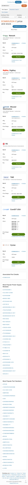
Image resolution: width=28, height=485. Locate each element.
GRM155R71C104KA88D (9, 419)
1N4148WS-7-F (6, 424)
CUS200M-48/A (7, 339)
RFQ (18, 197)
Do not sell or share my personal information (14, 478)
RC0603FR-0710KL (7, 439)
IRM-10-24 (5, 353)
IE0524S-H (5, 373)
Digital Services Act (21, 476)
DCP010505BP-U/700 (8, 362)
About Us (19, 473)
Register (18, 2)
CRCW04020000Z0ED (8, 430)
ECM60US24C (15, 215)
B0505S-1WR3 (6, 298)
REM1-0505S (6, 324)
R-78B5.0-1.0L (6, 347)
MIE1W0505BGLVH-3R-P (9, 313)
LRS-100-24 (6, 304)
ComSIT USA (15, 209)
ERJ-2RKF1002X (7, 448)
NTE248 (5, 384)
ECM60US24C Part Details (18, 236)
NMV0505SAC (6, 365)
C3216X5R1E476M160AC (9, 395)
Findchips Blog (11, 2)
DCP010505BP (6, 295)
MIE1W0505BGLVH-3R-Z (9, 307)
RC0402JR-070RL (7, 404)
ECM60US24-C (15, 43)
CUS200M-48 (6, 350)
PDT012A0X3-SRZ (7, 301)
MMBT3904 (6, 393)
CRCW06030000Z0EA (8, 427)
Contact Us (13, 473)
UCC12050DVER (7, 330)
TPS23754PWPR (7, 310)
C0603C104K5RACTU (8, 421)
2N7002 (5, 456)
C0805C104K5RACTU (8, 413)
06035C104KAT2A (7, 459)
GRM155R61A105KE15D (8, 453)
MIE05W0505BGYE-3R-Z (9, 336)
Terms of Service (10, 476)
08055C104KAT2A (7, 445)
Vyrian (13, 245)
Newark (11, 37)
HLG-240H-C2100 (7, 390)
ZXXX (4, 398)
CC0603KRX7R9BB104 (8, 433)
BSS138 (5, 436)
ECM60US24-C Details (19, 26)
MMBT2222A (6, 442)
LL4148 (5, 468)
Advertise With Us (14, 479)
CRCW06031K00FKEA (8, 450)
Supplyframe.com (14, 483)
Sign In (25, 2)
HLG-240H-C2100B (8, 292)
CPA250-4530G (7, 327)
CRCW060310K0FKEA (8, 401)
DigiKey (11, 72)
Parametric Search (16, 474)
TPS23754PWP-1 (7, 344)
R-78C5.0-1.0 (6, 342)
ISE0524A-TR (6, 356)
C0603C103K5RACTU (8, 462)
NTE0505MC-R (6, 359)
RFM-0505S (6, 318)
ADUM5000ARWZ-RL (8, 368)
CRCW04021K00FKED (8, 410)
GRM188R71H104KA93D (9, 407)
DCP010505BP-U (7, 289)
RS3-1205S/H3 (6, 321)
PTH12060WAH (7, 333)
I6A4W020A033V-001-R (9, 316)
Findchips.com (2, 2)
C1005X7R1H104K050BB (9, 387)
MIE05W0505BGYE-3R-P (9, 371)
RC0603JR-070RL (7, 465)
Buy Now (18, 56)
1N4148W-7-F (6, 416)
